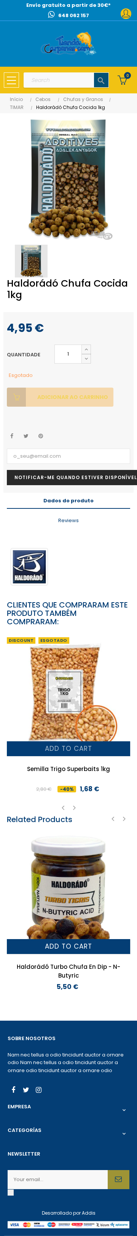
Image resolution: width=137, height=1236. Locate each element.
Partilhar (11, 436)
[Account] (126, 13)
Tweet (26, 436)
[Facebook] (13, 1091)
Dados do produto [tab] (68, 500)
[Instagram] (38, 1091)
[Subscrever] (118, 1179)
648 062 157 (73, 15)
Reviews (68, 520)
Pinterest (40, 436)
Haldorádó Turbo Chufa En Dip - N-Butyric (68, 971)
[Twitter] (26, 1091)
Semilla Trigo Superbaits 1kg (68, 769)
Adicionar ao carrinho (72, 397)
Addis (89, 1213)
